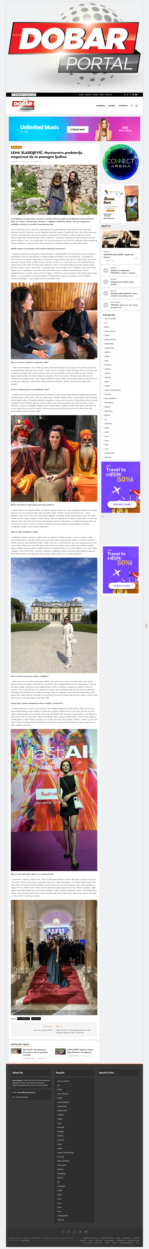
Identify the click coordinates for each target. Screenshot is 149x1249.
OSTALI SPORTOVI (111, 398)
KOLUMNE (106, 252)
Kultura (90, 1240)
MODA (107, 382)
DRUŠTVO (88, 95)
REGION (107, 415)
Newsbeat (108, 394)
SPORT (102, 95)
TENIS (106, 445)
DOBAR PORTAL (30, 1058)
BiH (106, 323)
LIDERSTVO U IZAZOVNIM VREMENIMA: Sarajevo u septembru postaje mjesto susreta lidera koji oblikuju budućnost (123, 274)
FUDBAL (107, 356)
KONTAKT (111, 106)
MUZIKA (107, 386)
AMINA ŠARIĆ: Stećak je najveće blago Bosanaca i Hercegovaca (80, 1051)
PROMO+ (108, 407)
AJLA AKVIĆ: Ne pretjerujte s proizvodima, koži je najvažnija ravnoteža (35, 1052)
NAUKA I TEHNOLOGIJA (113, 390)
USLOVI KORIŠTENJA (126, 1243)
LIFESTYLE (108, 95)
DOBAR (81, 95)
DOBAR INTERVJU (16, 147)
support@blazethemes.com (26, 1092)
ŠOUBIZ (95, 95)
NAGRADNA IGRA (133, 1240)
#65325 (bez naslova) (90, 1238)
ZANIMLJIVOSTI (110, 453)
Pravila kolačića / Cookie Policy (92, 1243)
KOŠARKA (108, 369)
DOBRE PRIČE (109, 344)
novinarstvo (36, 1018)
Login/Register (109, 1240)
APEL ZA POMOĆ (115, 302)
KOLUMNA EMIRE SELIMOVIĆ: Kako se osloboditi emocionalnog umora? (124, 294)
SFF (106, 419)
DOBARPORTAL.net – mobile (110, 1238)
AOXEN (15, 162)
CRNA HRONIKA (110, 331)
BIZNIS (107, 327)
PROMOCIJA (109, 411)
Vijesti (137, 1243)
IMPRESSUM (100, 106)
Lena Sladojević (23, 1018)
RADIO (107, 1243)
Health (107, 361)
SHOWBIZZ (108, 424)
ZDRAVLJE (108, 457)
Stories (107, 440)
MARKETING (123, 106)
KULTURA (107, 373)
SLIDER (107, 428)
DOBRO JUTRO (109, 348)
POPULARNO (109, 403)
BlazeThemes (25, 1240)
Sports (107, 436)
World (106, 449)
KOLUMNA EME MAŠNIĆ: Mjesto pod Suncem (118, 256)
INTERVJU (136, 1238)
